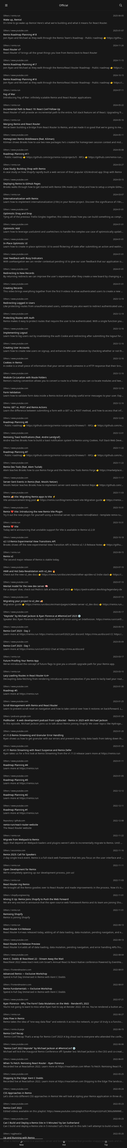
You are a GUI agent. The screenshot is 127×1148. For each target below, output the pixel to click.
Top (106, 1144)
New (21, 1144)
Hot (64, 1144)
